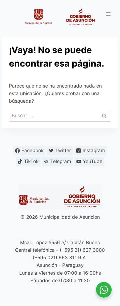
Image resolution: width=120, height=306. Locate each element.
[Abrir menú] (108, 14)
